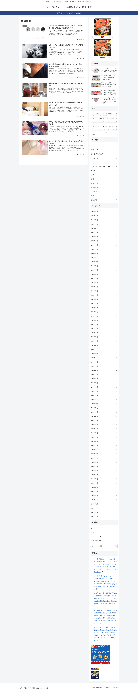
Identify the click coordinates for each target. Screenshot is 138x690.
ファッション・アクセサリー (104, 166)
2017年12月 (104, 500)
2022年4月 (104, 303)
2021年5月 (104, 337)
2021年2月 (104, 341)
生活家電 (104, 191)
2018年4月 (104, 483)
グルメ (104, 162)
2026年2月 (104, 220)
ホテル (104, 175)
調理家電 (104, 200)
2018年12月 (104, 450)
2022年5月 (104, 299)
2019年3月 (104, 437)
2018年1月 (104, 495)
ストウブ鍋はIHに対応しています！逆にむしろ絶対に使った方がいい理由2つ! (105, 630)
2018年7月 (104, 470)
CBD (104, 145)
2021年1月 (104, 345)
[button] (116, 546)
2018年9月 (104, 462)
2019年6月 (104, 424)
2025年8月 (104, 232)
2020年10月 (104, 358)
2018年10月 (104, 458)
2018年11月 (104, 454)
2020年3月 (104, 387)
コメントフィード (97, 536)
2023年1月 (104, 282)
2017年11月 (104, 504)
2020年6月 (104, 374)
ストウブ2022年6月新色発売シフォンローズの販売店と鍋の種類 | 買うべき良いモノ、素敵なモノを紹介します (105, 584)
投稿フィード (95, 532)
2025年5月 (104, 236)
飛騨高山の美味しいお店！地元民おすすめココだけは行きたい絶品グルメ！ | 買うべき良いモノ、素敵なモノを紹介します (105, 618)
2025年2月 (104, 249)
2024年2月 (104, 253)
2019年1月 (104, 445)
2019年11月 (104, 404)
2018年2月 (104, 491)
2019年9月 (104, 412)
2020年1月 (104, 395)
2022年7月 (104, 295)
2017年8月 (104, 516)
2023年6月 (104, 270)
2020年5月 (104, 378)
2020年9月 (104, 362)
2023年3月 (104, 278)
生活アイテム (104, 187)
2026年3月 (104, 216)
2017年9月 (104, 512)
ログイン (94, 528)
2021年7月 (104, 328)
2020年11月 (104, 353)
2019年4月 (104, 433)
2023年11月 (104, 262)
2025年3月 (104, 245)
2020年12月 (104, 349)
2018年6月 (104, 475)
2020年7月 (104, 370)
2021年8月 (104, 324)
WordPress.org (96, 541)
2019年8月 (104, 416)
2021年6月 (104, 333)
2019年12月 (104, 399)
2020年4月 (104, 383)
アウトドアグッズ (104, 154)
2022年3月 (104, 308)
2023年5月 (104, 274)
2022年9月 (104, 287)
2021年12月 (104, 312)
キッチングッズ (104, 158)
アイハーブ (104, 150)
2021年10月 (104, 316)
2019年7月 (104, 420)
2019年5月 (104, 429)
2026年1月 (104, 224)
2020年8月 (104, 366)
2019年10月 (104, 408)
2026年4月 (104, 211)
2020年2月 (104, 391)
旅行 (104, 179)
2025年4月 (104, 241)
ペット (104, 170)
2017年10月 (104, 508)
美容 (104, 196)
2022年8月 (104, 291)
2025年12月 (104, 228)
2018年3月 (104, 487)
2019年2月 (104, 441)
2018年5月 (104, 479)
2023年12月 (104, 257)
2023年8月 (104, 266)
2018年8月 (104, 466)
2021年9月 (104, 320)
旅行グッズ (104, 183)
